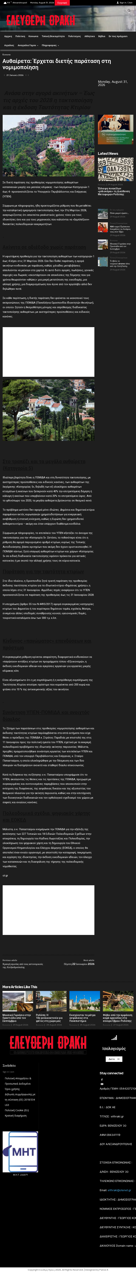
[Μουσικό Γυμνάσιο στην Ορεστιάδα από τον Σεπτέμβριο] (103, 244)
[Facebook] (113, 75)
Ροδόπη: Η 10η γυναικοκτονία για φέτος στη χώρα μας (49, 1018)
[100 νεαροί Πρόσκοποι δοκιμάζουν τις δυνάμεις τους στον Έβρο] (103, 227)
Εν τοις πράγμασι (117, 210)
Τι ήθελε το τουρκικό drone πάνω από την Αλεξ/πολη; (120, 263)
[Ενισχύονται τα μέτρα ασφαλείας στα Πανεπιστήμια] (84, 1001)
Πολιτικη (101, 185)
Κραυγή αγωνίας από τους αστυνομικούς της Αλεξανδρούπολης (23, 966)
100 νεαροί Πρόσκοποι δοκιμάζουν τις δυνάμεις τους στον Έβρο (120, 229)
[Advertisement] (48, 352)
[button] (129, 10)
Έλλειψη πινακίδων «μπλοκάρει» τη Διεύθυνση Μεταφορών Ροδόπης (114, 191)
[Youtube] (102, 1084)
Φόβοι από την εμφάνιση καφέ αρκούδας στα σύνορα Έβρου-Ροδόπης (117, 1018)
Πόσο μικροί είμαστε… (119, 213)
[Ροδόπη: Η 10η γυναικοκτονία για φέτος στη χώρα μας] (51, 1001)
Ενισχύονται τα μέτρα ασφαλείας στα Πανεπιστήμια (82, 1018)
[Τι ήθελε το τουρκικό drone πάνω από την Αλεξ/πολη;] (103, 262)
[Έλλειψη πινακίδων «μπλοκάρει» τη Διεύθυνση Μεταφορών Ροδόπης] (115, 169)
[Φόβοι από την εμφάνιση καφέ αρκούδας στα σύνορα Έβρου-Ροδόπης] (118, 1001)
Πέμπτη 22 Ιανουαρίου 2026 (79, 964)
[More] (130, 75)
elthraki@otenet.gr (119, 1190)
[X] (121, 75)
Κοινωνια (6, 55)
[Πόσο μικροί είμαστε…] (103, 214)
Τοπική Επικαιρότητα (118, 223)
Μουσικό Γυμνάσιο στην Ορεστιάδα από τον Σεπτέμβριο (120, 246)
